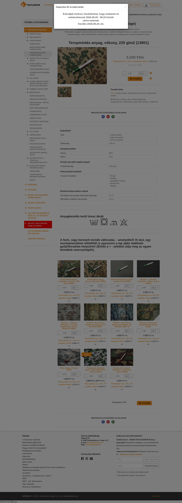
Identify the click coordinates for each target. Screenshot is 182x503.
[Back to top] (174, 495)
